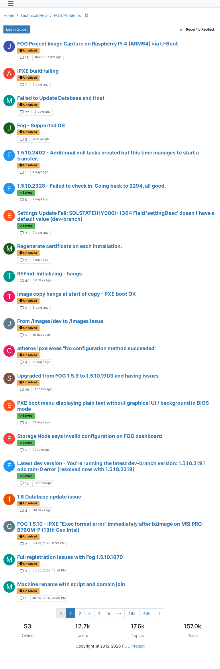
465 (132, 613)
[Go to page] (119, 613)
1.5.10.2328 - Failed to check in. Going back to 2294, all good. (91, 186)
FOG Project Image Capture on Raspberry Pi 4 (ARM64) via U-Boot (97, 44)
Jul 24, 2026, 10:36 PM (49, 598)
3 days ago (40, 84)
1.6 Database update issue (49, 497)
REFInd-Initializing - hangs (49, 274)
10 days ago (41, 335)
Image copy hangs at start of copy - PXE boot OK (76, 294)
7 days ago (40, 199)
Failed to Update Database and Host (61, 98)
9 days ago (40, 307)
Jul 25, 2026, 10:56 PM (49, 570)
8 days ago (40, 260)
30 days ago (42, 510)
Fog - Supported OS (41, 125)
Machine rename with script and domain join (71, 584)
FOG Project (133, 646)
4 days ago (40, 172)
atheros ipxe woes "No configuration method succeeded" (86, 348)
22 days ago (43, 483)
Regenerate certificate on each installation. (69, 246)
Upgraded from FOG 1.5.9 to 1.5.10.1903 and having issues (88, 376)
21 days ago (41, 422)
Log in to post (17, 29)
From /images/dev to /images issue (60, 321)
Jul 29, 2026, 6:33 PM (48, 543)
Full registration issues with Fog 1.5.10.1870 (70, 557)
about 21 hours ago (47, 57)
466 (147, 613)
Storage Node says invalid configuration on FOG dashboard (89, 436)
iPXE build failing (38, 71)
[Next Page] (159, 613)
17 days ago (43, 389)
